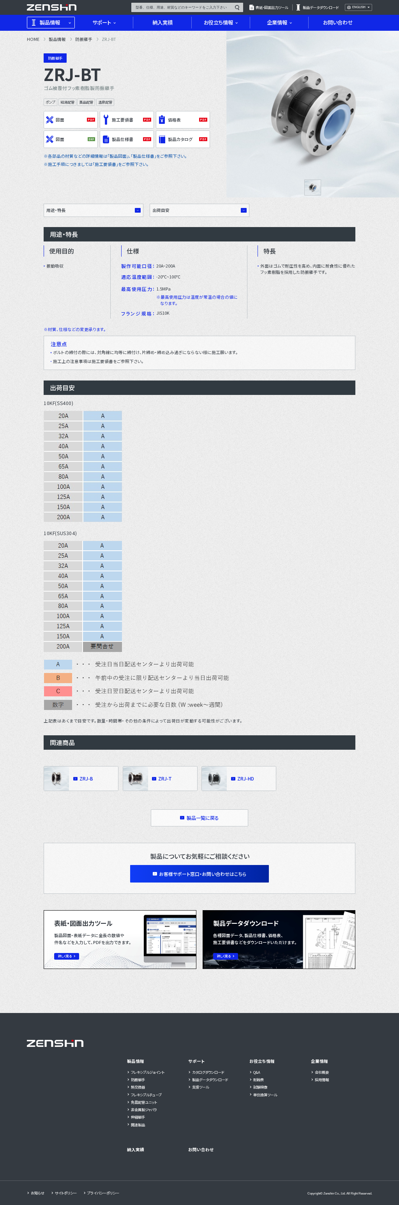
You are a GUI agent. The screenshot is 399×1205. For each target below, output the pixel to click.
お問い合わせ (201, 1149)
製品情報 (135, 1061)
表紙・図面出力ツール (272, 7)
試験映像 (260, 1087)
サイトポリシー (66, 1193)
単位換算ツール (265, 1095)
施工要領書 (122, 120)
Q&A (256, 1072)
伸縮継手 (138, 1117)
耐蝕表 (258, 1079)
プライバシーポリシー (103, 1193)
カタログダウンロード (208, 1072)
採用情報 (322, 1079)
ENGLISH (358, 7)
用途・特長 (56, 210)
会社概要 (322, 1072)
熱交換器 (138, 1087)
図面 (60, 120)
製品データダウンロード (321, 7)
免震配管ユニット (144, 1102)
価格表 (174, 120)
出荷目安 (160, 210)
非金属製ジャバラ (144, 1109)
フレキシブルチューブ (146, 1095)
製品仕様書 (122, 139)
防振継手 (138, 1079)
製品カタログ (180, 139)
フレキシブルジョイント (147, 1072)
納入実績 (135, 1149)
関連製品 (138, 1124)
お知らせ (37, 1193)
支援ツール (200, 1087)
